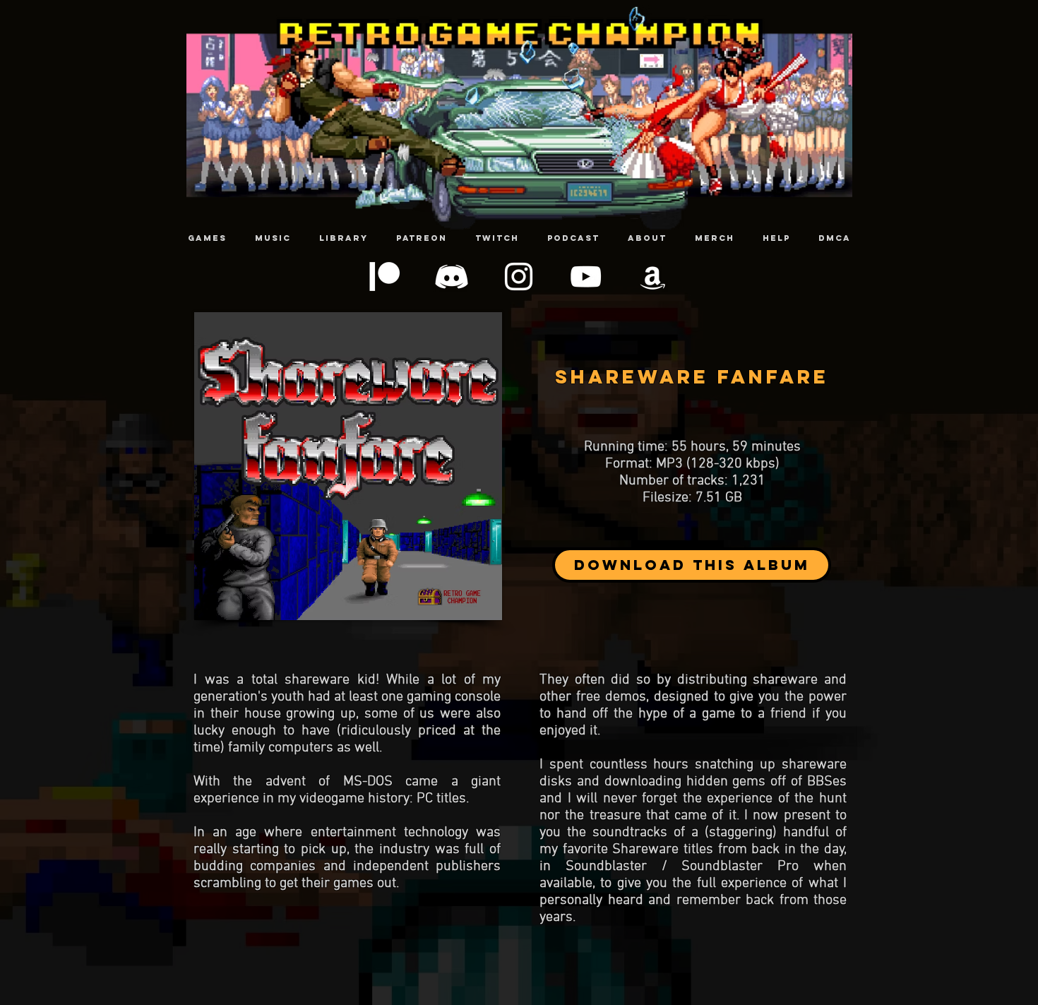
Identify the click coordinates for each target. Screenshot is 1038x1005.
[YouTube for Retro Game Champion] (585, 276)
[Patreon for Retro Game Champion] (384, 276)
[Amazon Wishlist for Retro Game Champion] (653, 276)
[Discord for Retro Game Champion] (451, 276)
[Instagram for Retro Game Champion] (518, 276)
